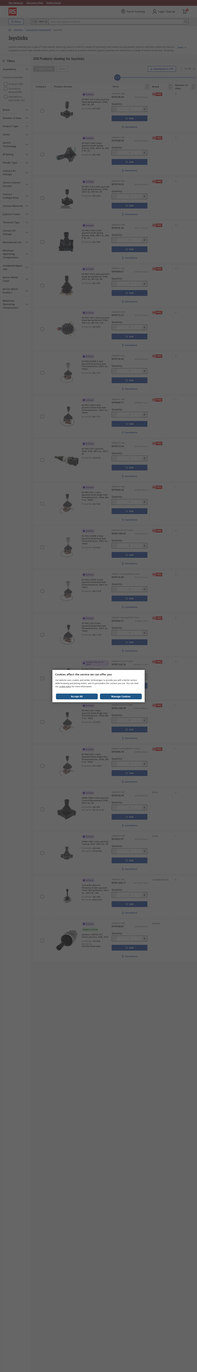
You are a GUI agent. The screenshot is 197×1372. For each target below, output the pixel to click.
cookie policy (65, 686)
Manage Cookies (120, 696)
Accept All (77, 696)
